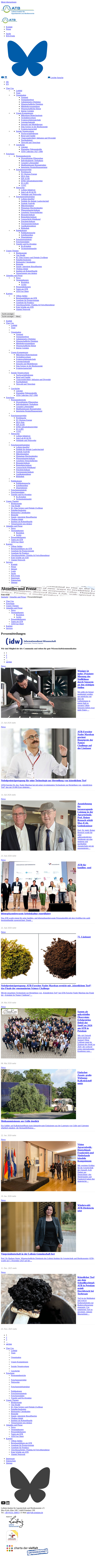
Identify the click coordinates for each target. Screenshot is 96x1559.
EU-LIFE (25, 183)
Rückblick (25, 282)
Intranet (14, 569)
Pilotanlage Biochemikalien (32, 208)
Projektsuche (26, 172)
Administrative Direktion (31, 102)
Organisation (21, 95)
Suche (8, 34)
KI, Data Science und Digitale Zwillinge (32, 257)
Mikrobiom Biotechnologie (31, 115)
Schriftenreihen (27, 235)
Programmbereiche (23, 156)
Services (9, 562)
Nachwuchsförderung (29, 133)
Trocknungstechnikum (30, 224)
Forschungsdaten (22, 242)
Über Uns (10, 88)
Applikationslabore (28, 226)
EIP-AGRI (25, 179)
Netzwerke (20, 188)
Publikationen (21, 230)
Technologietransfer (29, 248)
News (18, 278)
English (9, 321)
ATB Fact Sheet (22, 291)
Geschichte (20, 145)
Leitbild (19, 91)
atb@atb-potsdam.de (35, 1513)
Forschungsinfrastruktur (25, 197)
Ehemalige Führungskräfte (31, 149)
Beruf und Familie (28, 136)
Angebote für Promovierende (27, 300)
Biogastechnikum (28, 215)
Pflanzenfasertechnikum (30, 210)
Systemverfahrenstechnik (31, 120)
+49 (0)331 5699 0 (11, 1513)
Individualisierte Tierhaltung (32, 160)
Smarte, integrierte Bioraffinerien (29, 266)
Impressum (15, 578)
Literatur (24, 147)
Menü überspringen (8, 2)
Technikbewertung (28, 118)
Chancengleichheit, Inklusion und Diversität (38, 138)
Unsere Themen (12, 251)
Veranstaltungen (22, 280)
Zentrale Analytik (28, 203)
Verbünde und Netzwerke (31, 194)
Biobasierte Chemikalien (25, 262)
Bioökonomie (21, 253)
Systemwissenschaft (29, 129)
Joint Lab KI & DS (28, 192)
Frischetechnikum (28, 221)
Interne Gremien (27, 111)
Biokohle (19, 264)
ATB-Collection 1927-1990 (32, 151)
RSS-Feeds (10, 36)
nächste (9, 662)
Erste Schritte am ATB (25, 307)
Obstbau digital (22, 269)
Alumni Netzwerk (23, 309)
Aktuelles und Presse (14, 275)
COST (23, 185)
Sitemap (14, 582)
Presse (8, 29)
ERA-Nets (25, 176)
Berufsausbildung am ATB (26, 298)
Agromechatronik (28, 122)
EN (7, 84)
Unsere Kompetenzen (24, 113)
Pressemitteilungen (23, 287)
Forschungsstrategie (24, 239)
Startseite (4, 597)
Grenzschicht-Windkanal (30, 219)
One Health (20, 255)
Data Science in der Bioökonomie (34, 127)
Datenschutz (16, 580)
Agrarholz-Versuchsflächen (31, 212)
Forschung (10, 154)
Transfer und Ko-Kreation (26, 244)
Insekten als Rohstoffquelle (26, 271)
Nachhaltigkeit (26, 140)
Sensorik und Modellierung (31, 124)
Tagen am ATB (22, 289)
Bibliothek (25, 228)
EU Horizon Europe (29, 174)
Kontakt (9, 27)
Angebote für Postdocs (25, 303)
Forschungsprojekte (24, 169)
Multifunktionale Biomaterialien (33, 165)
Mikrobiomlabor (27, 206)
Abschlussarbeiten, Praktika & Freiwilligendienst (35, 305)
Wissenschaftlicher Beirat (31, 109)
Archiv (23, 284)
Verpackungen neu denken (26, 273)
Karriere (9, 294)
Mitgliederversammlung (30, 106)
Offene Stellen (21, 296)
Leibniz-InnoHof (27, 199)
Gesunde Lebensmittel (30, 163)
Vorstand (24, 97)
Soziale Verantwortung (25, 131)
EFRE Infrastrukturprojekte (32, 181)
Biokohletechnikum (28, 217)
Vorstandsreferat (27, 100)
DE (7, 82)
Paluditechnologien (23, 260)
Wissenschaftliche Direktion (32, 104)
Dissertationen (26, 237)
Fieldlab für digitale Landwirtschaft (35, 201)
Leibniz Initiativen (28, 190)
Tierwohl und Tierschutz (30, 142)
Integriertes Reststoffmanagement (34, 167)
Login (13, 571)
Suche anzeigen (8, 314)
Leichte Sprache (56, 78)
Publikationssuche (28, 233)
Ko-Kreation (26, 246)
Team (18, 93)
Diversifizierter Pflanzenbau (32, 158)
